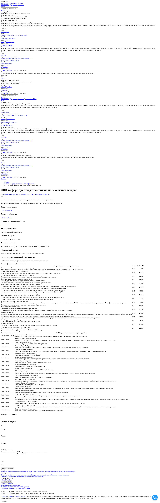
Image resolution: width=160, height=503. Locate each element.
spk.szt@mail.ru (7, 210)
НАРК (3, 5)
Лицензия (9, 483)
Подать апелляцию (34, 471)
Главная (6, 182)
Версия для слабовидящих (9, 3)
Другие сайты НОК (30, 99)
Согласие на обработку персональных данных (15, 488)
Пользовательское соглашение (10, 485)
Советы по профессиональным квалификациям (19, 184)
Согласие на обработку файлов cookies (13, 496)
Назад (2, 100)
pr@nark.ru (4, 67)
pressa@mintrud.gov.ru (7, 42)
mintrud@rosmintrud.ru (8, 119)
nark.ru (3, 78)
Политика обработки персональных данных (15, 487)
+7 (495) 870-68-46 (6, 45)
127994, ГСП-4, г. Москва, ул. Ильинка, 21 (14, 35)
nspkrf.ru (3, 55)
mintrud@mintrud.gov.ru (8, 38)
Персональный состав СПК (24, 194)
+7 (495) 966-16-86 (6, 70)
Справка (20, 3)
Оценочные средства (7, 476)
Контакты (21, 5)
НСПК (7, 5)
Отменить (10, 468)
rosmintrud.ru (5, 112)
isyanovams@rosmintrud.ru (9, 122)
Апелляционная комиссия (41, 194)
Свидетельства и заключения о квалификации (29, 476)
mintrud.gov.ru (5, 32)
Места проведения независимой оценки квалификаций (57, 471)
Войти (3, 10)
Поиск (3, 6)
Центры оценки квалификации (41, 475)
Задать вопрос (7, 481)
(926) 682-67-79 (7, 217)
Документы (13, 5)
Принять (3, 468)
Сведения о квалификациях (60, 475)
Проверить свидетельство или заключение (14, 471)
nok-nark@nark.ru (6, 63)
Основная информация (8, 194)
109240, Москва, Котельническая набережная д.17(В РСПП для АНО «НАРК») (16, 59)
